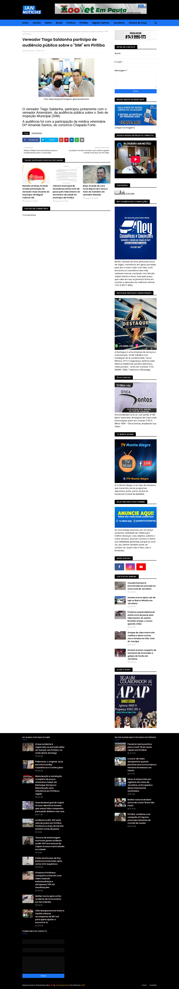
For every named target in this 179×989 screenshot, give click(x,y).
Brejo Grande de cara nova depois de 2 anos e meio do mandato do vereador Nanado (95, 190)
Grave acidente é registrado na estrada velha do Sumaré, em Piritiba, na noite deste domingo (49, 748)
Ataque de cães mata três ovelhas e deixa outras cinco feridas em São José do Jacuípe (141, 637)
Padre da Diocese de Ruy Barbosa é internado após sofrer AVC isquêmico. (48, 861)
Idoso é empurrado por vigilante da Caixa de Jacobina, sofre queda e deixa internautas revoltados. (140, 785)
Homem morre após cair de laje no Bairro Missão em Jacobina (142, 600)
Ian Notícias (29, 50)
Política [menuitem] (71, 22)
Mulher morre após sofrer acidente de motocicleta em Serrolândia (48, 899)
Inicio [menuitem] (25, 22)
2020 (83, 985)
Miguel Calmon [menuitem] (100, 22)
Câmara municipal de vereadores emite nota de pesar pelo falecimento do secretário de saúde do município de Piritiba (66, 191)
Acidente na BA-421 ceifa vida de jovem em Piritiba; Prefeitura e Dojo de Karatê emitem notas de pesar (49, 824)
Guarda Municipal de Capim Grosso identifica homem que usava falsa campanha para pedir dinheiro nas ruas (49, 807)
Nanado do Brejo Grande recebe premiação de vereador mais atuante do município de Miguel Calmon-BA (36, 191)
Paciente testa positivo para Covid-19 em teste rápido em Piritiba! (140, 747)
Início (144, 985)
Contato (153, 985)
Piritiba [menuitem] (84, 22)
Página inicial (28, 31)
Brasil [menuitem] (59, 22)
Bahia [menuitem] (48, 22)
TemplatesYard (62, 985)
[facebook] (119, 566)
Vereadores (41, 31)
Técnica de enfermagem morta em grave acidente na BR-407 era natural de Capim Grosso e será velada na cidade (49, 843)
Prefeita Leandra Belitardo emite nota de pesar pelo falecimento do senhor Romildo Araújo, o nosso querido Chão (141, 618)
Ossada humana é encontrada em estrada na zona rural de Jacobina (142, 586)
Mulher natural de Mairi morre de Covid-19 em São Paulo (141, 802)
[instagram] (130, 566)
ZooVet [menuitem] (37, 22)
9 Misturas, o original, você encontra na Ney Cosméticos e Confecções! (49, 764)
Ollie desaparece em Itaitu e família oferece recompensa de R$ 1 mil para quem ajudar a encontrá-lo (49, 916)
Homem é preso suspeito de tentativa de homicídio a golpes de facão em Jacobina (142, 654)
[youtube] (141, 566)
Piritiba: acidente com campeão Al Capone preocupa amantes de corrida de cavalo (139, 818)
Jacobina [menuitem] (119, 22)
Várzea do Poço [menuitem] (138, 22)
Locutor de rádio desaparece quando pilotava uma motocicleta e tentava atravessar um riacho (142, 764)
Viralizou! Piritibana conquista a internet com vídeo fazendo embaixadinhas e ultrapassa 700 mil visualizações (48, 880)
